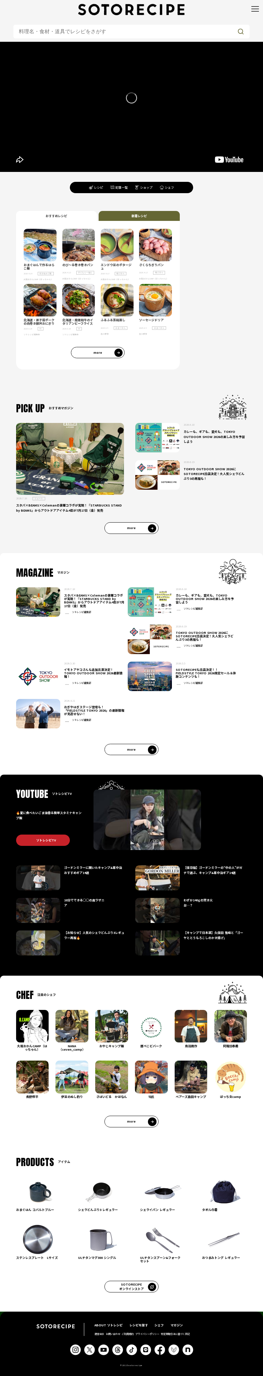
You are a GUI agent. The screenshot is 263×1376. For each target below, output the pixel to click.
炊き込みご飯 (45, 273)
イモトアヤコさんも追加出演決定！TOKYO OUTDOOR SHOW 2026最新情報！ (93, 673)
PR (40, 328)
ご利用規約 (128, 1334)
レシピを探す (138, 1325)
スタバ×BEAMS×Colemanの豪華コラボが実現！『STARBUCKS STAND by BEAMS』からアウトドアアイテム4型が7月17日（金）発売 (69, 507)
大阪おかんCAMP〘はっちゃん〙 (38, 279)
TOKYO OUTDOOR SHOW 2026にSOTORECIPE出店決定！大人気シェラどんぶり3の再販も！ (214, 474)
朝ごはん (120, 273)
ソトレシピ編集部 (32, 334)
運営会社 (99, 1334)
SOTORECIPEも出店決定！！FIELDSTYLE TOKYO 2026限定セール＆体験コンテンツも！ (206, 673)
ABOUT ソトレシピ (109, 1325)
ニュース (39, 498)
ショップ (146, 187)
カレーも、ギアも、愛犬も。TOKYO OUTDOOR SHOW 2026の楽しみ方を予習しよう (214, 436)
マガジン (177, 1325)
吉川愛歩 (105, 334)
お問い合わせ (113, 1334)
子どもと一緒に (85, 272)
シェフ (169, 187)
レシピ (98, 187)
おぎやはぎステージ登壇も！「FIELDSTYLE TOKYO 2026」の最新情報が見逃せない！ (94, 710)
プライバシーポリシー (147, 1334)
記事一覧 (121, 187)
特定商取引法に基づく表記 (175, 1334)
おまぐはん (120, 328)
